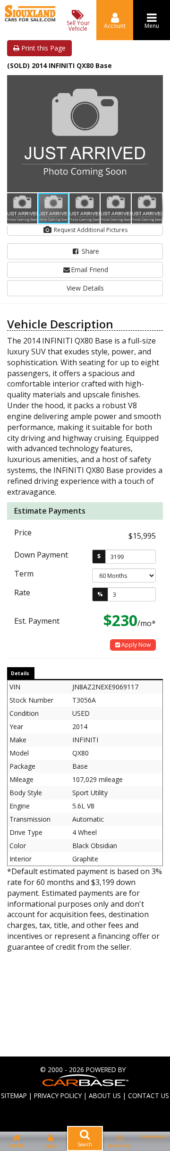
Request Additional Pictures (90, 230)
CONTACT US (148, 1095)
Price (23, 532)
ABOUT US (105, 1095)
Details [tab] (20, 673)
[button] (154, 83)
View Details (85, 287)
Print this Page (42, 47)
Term (24, 573)
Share (89, 251)
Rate (22, 592)
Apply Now (135, 645)
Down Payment (41, 555)
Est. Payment (37, 621)
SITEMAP (14, 1095)
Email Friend (89, 269)
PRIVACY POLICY (58, 1095)
